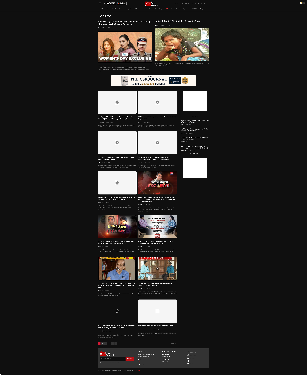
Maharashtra (184, 141)
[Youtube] (204, 3)
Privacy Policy (116, 362)
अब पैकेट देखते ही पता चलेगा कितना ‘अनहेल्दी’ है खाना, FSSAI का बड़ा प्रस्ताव (194, 130)
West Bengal (184, 150)
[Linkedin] (198, 3)
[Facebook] (193, 3)
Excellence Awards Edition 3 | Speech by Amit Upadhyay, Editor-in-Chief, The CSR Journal (154, 158)
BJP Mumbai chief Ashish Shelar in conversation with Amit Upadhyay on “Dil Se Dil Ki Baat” (116, 327)
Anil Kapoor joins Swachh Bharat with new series (155, 326)
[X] (201, 3)
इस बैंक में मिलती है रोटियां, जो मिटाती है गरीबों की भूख (177, 21)
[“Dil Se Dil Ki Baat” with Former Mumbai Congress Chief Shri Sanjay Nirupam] (157, 268)
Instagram (193, 355)
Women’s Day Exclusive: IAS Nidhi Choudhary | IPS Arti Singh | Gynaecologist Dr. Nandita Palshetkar (124, 22)
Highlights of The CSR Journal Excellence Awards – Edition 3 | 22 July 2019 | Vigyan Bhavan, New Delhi (116, 118)
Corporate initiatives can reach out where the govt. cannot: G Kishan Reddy (116, 158)
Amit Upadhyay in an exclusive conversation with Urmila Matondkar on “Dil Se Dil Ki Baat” (155, 242)
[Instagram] (196, 3)
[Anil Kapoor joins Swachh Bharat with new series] (157, 311)
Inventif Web (137, 370)
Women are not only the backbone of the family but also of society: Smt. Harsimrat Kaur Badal (116, 198)
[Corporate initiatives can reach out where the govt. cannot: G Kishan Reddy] (117, 142)
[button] (104, 3)
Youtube (192, 364)
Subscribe (129, 358)
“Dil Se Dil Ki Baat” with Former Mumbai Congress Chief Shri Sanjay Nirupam (155, 284)
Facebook (193, 352)
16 (112, 343)
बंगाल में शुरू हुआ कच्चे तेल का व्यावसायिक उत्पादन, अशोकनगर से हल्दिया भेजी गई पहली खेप (195, 147)
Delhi (182, 124)
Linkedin (192, 358)
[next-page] (115, 343)
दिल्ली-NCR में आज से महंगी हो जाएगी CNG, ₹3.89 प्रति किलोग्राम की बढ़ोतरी (195, 121)
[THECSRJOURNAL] (152, 3)
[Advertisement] (195, 101)
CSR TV (99, 27)
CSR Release (101, 122)
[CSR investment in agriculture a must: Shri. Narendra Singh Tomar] (157, 102)
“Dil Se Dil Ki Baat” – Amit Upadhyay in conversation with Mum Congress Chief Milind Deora (116, 242)
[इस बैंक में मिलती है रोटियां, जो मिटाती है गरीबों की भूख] (182, 44)
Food (182, 133)
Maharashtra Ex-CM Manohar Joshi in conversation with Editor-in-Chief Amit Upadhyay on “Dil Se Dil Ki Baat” (116, 285)
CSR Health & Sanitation (144, 329)
